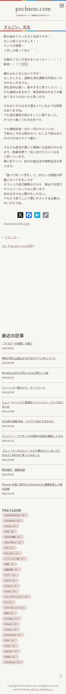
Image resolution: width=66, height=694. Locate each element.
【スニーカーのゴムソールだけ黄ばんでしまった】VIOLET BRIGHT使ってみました (31, 453)
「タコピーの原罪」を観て (17, 343)
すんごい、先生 (17, 27)
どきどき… (12, 237)
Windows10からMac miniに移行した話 (25, 373)
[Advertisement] (33, 294)
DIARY (27, 224)
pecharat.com (33, 9)
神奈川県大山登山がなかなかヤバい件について (29, 358)
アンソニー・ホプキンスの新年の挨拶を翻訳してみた (32, 436)
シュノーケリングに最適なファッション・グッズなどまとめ (32, 404)
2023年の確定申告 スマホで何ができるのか (28, 421)
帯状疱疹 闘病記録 (13, 470)
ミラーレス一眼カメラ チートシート (23, 387)
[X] (20, 215)
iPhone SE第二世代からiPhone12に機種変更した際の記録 (32, 486)
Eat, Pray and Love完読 (17, 246)
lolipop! (48, 689)
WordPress (33, 689)
